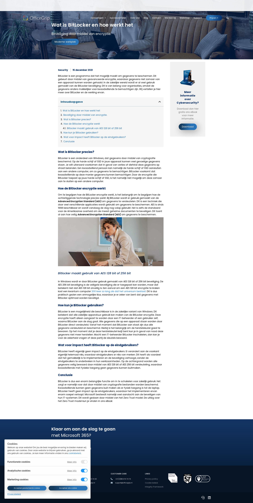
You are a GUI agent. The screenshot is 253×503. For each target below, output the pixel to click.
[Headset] (203, 497)
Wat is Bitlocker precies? (77, 119)
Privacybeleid (14, 494)
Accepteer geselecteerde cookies (27, 488)
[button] (160, 101)
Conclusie (69, 141)
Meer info (71, 462)
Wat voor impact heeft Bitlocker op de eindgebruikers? (95, 137)
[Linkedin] (209, 497)
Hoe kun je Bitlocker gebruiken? (80, 132)
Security (63, 70)
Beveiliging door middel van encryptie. (85, 115)
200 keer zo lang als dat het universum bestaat (119, 291)
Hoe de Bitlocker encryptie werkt (82, 123)
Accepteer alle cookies (68, 488)
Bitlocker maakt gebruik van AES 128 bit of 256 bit (94, 128)
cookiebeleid (74, 453)
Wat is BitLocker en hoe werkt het (81, 110)
